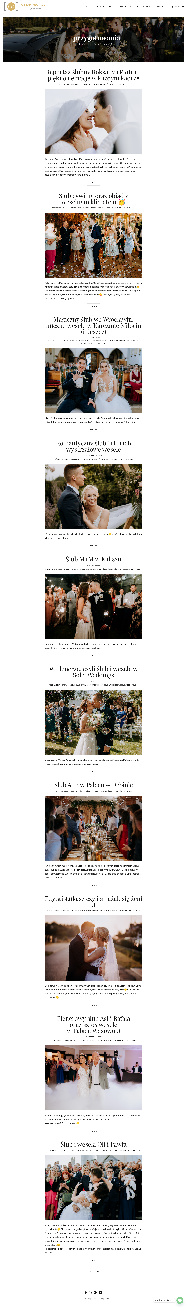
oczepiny (82, 341)
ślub (104, 84)
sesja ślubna (96, 84)
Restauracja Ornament (92, 569)
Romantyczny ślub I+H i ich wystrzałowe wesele (93, 446)
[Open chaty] (179, 1300)
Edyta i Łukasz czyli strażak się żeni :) (93, 901)
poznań (88, 208)
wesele (125, 84)
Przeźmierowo (78, 1150)
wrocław (101, 343)
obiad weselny (77, 208)
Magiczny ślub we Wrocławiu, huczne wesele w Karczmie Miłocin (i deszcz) (93, 325)
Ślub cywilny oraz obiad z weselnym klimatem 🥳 (93, 198)
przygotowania (82, 84)
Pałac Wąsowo (66, 1041)
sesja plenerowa (109, 341)
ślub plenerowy (96, 685)
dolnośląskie (54, 341)
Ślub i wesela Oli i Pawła (94, 1144)
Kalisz (47, 569)
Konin (63, 911)
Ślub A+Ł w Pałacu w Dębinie (93, 785)
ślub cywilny (130, 208)
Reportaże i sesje (104, 6)
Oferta (124, 6)
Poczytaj (142, 6)
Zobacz (93, 183)
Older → (97, 1272)
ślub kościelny (114, 84)
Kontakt (161, 6)
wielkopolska (127, 459)
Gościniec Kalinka (61, 459)
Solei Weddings (111, 685)
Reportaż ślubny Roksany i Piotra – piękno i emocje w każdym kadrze (93, 75)
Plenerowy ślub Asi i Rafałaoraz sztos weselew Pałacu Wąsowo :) (93, 1024)
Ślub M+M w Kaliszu (93, 559)
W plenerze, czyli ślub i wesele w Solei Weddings (93, 672)
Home (85, 6)
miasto (54, 569)
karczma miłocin (69, 341)
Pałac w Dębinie (85, 791)
